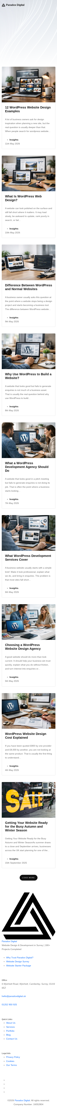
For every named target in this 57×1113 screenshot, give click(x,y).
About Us (10, 1023)
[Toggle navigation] (54, 5)
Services (10, 1027)
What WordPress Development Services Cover (28, 557)
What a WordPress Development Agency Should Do (26, 466)
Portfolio (10, 1031)
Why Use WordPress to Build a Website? (28, 376)
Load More (28, 878)
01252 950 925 (9, 1004)
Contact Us (11, 1038)
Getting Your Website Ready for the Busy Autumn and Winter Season (26, 826)
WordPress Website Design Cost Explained (25, 735)
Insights (14, 139)
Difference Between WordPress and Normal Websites (28, 287)
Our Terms (11, 1065)
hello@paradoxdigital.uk (14, 996)
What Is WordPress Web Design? (23, 198)
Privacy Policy (13, 1057)
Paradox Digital (15, 5)
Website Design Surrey (17, 961)
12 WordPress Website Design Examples (28, 109)
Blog (8, 1035)
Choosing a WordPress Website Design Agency (23, 646)
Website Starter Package (18, 965)
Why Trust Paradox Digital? (19, 957)
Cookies (10, 1061)
